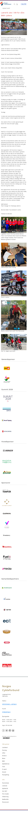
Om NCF (4, 791)
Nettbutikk (5, 799)
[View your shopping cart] (17, 3)
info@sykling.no (6, 712)
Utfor (3, 753)
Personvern (5, 802)
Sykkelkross (5, 764)
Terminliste (5, 783)
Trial (3, 766)
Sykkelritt (5, 788)
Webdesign (4, 736)
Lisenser (4, 785)
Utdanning (5, 796)
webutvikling (10, 736)
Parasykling (5, 774)
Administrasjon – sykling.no (9, 704)
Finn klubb (5, 794)
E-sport (4, 769)
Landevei (5, 747)
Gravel (4, 772)
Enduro (4, 755)
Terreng (4, 750)
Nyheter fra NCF (6, 8)
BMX (3, 761)
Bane (3, 758)
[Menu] (23, 3)
